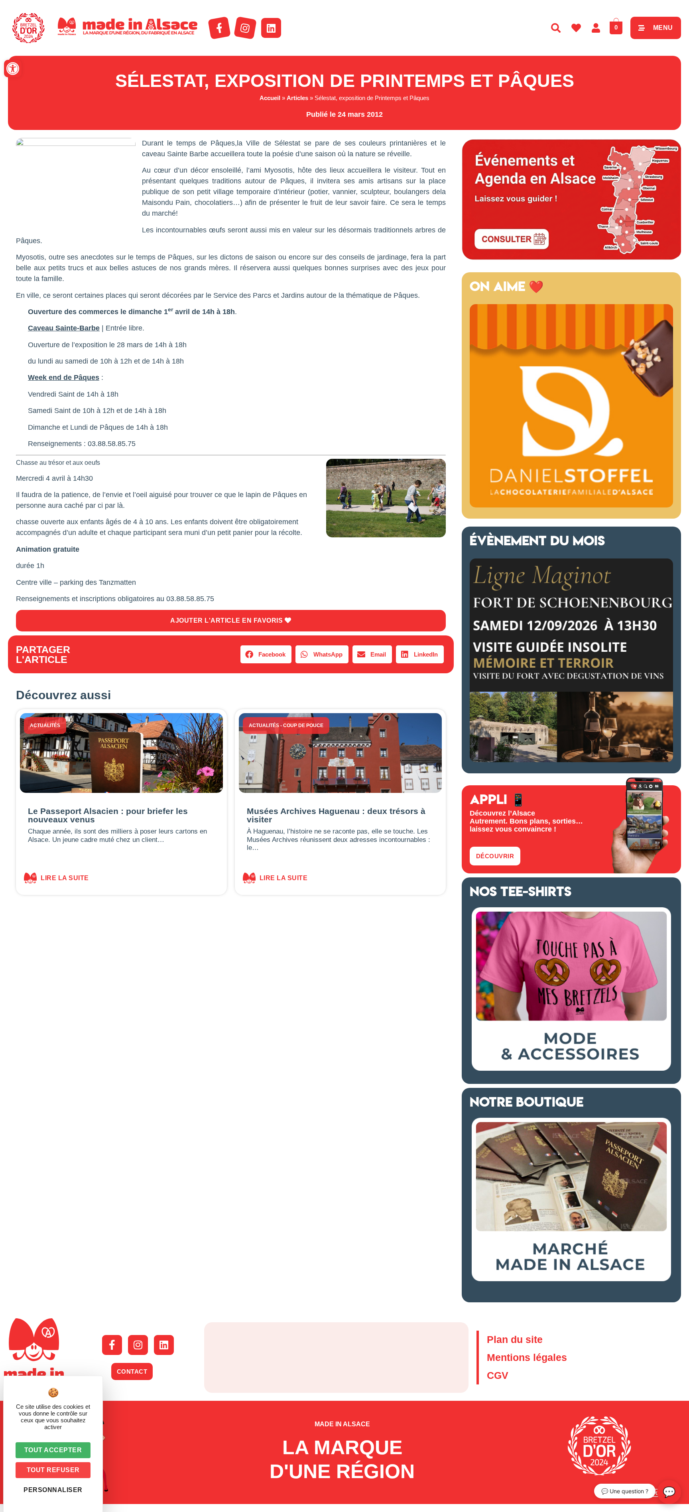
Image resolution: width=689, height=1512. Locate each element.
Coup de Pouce (303, 725)
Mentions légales (527, 1357)
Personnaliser (53, 1489)
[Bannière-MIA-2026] (571, 505)
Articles (297, 97)
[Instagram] (245, 27)
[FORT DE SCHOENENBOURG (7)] (571, 760)
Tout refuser (53, 1470)
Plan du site (515, 1339)
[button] (13, 68)
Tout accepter (53, 1450)
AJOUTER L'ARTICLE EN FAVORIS (227, 620)
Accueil (270, 97)
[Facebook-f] (219, 27)
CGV (497, 1375)
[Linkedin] (271, 28)
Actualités (45, 725)
